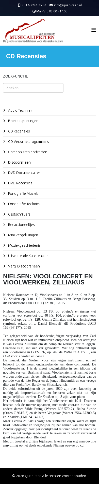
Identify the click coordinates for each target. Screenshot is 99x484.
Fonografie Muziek (22, 193)
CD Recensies (18, 131)
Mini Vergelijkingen (22, 235)
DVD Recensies (19, 183)
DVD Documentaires (24, 173)
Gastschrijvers (18, 214)
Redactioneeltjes (21, 225)
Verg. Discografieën (23, 266)
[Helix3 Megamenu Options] (93, 30)
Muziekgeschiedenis (24, 245)
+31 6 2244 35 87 (34, 5)
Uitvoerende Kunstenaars (27, 256)
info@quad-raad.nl (68, 5)
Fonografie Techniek (24, 204)
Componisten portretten (27, 152)
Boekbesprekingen (22, 121)
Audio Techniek (19, 110)
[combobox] (33, 88)
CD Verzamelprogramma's (28, 142)
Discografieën (19, 162)
